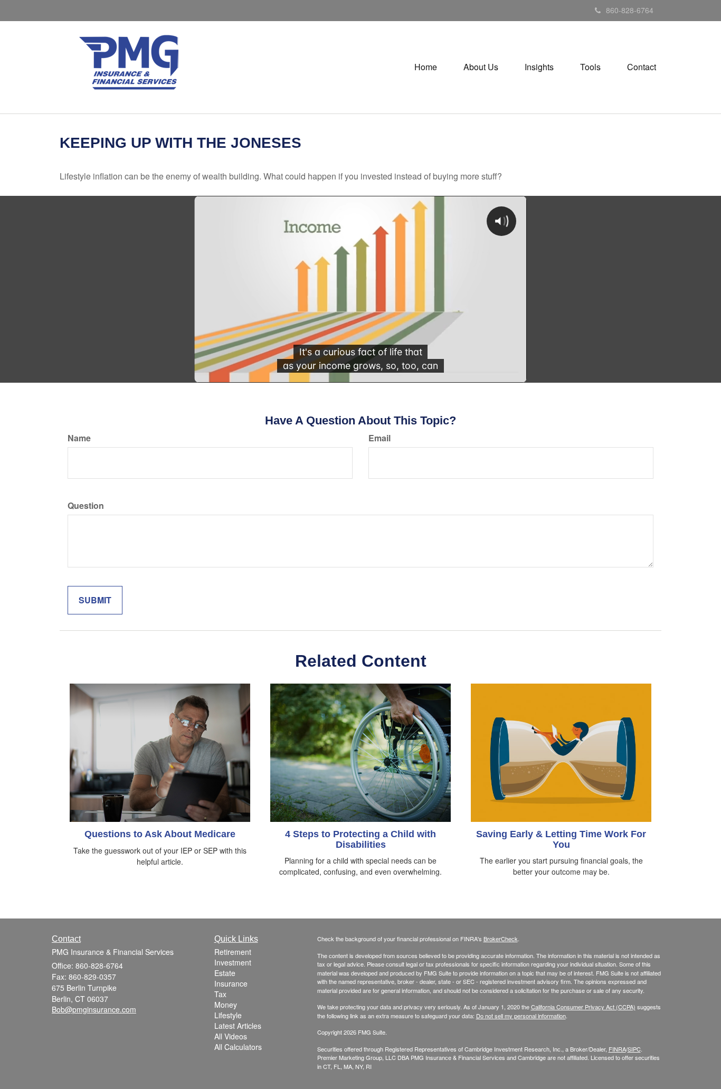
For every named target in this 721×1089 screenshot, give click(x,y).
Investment (232, 962)
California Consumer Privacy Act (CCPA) (583, 1006)
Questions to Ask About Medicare (159, 834)
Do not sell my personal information (521, 1015)
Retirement (232, 951)
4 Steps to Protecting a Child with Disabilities (360, 839)
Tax (220, 994)
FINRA (617, 1049)
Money (225, 1004)
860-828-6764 (629, 10)
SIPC (634, 1049)
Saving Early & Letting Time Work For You (561, 839)
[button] (480, 67)
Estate (224, 973)
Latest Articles (237, 1025)
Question (86, 506)
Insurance (231, 983)
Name (79, 438)
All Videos (230, 1036)
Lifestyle (228, 1015)
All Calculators (238, 1046)
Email (379, 438)
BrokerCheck (500, 938)
